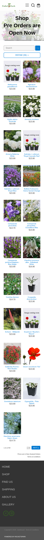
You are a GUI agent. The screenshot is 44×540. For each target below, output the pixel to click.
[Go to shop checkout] (39, 5)
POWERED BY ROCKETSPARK (15, 537)
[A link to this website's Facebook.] (5, 513)
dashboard (21, 530)
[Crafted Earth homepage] (12, 5)
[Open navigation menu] (27, 5)
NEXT (36, 447)
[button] (33, 5)
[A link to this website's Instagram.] (11, 513)
